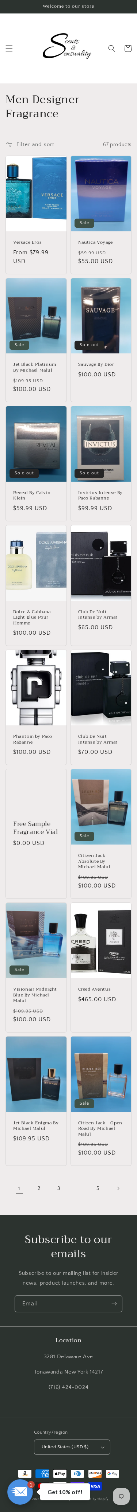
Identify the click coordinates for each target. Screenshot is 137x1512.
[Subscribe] (114, 1303)
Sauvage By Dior (96, 365)
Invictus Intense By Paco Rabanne (100, 495)
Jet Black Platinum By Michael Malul (34, 367)
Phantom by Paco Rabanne (32, 739)
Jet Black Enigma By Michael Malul (35, 1126)
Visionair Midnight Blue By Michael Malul (35, 995)
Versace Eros (27, 243)
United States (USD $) (65, 1446)
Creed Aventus (94, 989)
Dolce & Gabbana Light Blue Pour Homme (32, 617)
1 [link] (19, 1189)
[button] (9, 48)
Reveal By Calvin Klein (32, 495)
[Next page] (118, 1188)
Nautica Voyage (95, 243)
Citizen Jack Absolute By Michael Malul (94, 861)
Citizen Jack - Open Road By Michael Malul (100, 1128)
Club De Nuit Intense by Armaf (98, 614)
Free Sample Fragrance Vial (35, 828)
